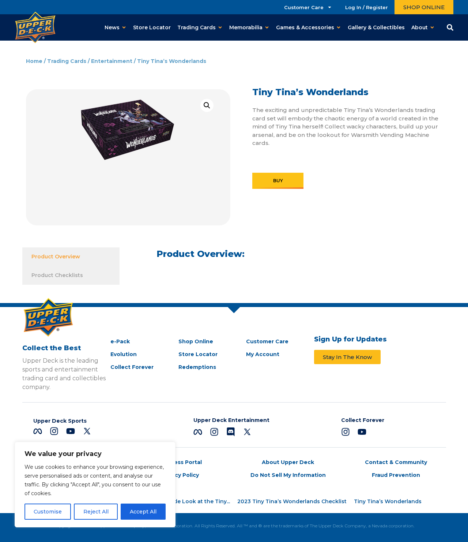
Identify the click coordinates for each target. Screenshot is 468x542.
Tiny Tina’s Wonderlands (388, 501)
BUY (278, 180)
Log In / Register (366, 7)
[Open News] (124, 27)
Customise (48, 511)
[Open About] (432, 27)
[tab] (71, 256)
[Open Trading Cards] (220, 27)
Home (34, 61)
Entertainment (111, 61)
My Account (262, 354)
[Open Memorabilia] (266, 27)
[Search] (450, 27)
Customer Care (304, 7)
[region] (95, 484)
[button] (207, 105)
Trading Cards (66, 61)
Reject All (96, 511)
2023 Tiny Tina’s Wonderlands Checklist (292, 501)
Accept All (143, 511)
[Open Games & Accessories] (338, 27)
